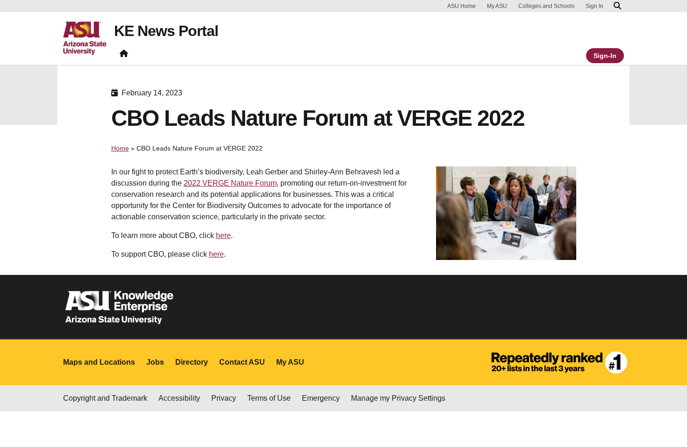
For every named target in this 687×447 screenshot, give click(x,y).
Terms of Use (269, 398)
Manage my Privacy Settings (398, 398)
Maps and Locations (99, 362)
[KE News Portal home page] (124, 55)
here (223, 235)
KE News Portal (166, 30)
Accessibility (179, 398)
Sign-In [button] (605, 55)
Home (120, 148)
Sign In (594, 6)
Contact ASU (242, 362)
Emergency (321, 398)
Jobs (155, 362)
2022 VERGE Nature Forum (230, 183)
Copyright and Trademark (105, 398)
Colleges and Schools (546, 6)
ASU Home (461, 6)
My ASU (497, 6)
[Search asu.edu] (617, 6)
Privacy (223, 398)
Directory (191, 362)
